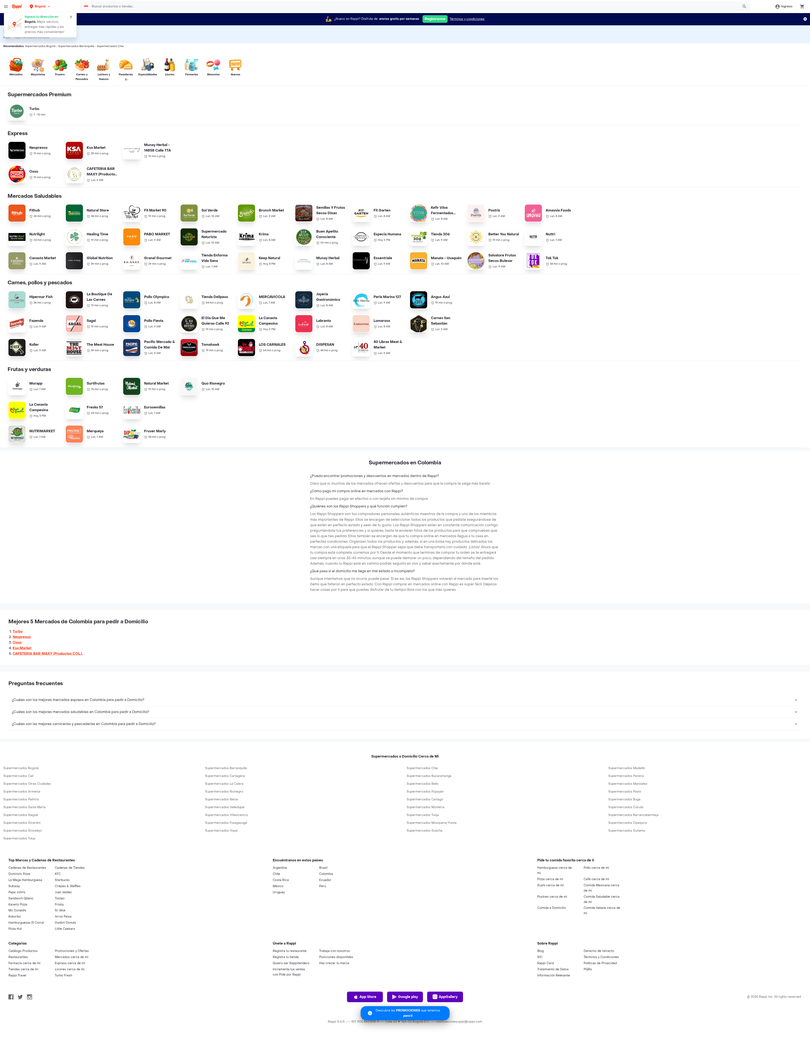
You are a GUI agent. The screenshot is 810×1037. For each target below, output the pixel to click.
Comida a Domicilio (551, 908)
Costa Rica (281, 880)
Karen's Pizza (17, 905)
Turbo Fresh (63, 975)
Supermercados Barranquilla (226, 768)
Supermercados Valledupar (225, 807)
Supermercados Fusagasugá (226, 823)
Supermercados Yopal (221, 831)
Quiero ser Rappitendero (291, 963)
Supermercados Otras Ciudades (27, 784)
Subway (14, 886)
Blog (540, 951)
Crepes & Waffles (68, 886)
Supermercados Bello (423, 784)
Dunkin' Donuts (65, 923)
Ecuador (325, 880)
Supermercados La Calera (224, 784)
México (278, 886)
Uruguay (279, 892)
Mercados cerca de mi (71, 957)
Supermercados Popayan (425, 792)
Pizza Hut (15, 929)
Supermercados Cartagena (225, 776)
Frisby (59, 905)
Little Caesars (65, 929)
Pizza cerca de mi (550, 879)
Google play (408, 997)
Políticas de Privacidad (600, 963)
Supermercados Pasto (624, 792)
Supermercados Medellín (626, 768)
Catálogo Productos (23, 951)
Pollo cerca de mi (596, 868)
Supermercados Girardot (21, 823)
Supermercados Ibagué (20, 815)
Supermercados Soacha (424, 831)
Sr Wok (60, 910)
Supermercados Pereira (626, 776)
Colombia (326, 874)
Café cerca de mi (596, 879)
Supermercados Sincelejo (22, 831)
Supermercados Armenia (21, 792)
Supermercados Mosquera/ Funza (431, 823)
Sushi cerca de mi (550, 885)
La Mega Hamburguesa (25, 880)
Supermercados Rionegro (224, 792)
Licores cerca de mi (70, 969)
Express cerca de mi (70, 963)
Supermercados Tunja (423, 815)
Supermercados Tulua (19, 838)
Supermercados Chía (422, 768)
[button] (40, 6)
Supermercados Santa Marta (24, 807)
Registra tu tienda (286, 957)
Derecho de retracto (599, 951)
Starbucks (62, 880)
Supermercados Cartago (425, 799)
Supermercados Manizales (627, 784)
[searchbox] (414, 6)
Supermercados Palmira (21, 799)
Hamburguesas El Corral (26, 923)
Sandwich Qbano (20, 898)
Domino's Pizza (19, 874)
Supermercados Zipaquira (627, 823)
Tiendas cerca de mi (23, 969)
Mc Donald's (17, 910)
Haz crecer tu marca (334, 963)
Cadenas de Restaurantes (27, 868)
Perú (322, 886)
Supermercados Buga (624, 799)
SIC (540, 957)
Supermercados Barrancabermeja (633, 815)
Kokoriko (14, 917)
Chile (276, 874)
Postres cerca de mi (552, 897)
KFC (58, 874)
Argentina (280, 868)
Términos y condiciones (467, 19)
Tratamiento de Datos (553, 969)
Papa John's (16, 892)
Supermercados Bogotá (21, 768)
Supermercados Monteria (425, 807)
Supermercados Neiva (221, 799)
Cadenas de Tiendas (70, 868)
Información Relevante (553, 975)
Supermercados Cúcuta (625, 807)
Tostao (60, 898)
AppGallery (448, 997)
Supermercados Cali (18, 776)
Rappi (7, 37)
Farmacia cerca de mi (24, 963)
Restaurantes (18, 957)
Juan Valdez (63, 892)
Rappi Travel (17, 975)
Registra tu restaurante (289, 951)
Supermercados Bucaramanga (429, 776)
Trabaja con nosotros (334, 951)
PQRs (588, 969)
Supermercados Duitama (626, 831)
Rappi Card (545, 963)
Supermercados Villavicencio (226, 815)
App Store (367, 997)
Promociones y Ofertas (72, 951)
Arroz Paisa (63, 917)
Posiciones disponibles (336, 957)
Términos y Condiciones (601, 957)
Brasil (323, 868)
